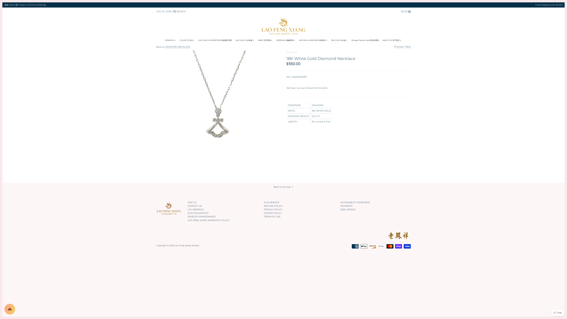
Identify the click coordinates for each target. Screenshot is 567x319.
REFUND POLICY (273, 206)
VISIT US (192, 202)
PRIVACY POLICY (273, 209)
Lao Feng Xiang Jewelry (187, 245)
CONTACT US (195, 206)
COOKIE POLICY (273, 213)
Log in (160, 11)
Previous (399, 46)
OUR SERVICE (271, 202)
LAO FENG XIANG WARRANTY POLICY (209, 220)
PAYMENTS (346, 206)
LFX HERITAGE (196, 209)
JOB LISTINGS (347, 209)
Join (168, 11)
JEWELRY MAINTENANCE (202, 216)
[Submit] (174, 11)
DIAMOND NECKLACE (178, 46)
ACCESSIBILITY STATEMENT (355, 202)
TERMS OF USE (272, 216)
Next (408, 46)
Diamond (291, 52)
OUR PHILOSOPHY (198, 213)
